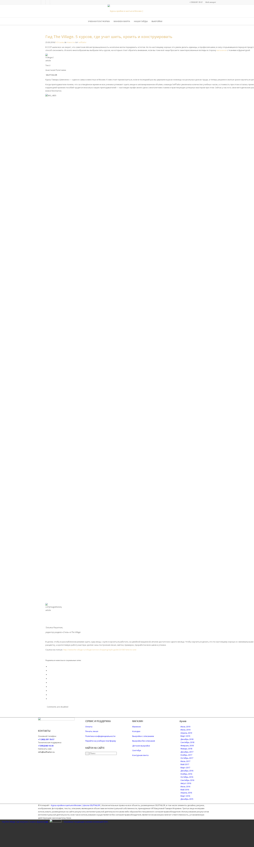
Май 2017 (185, 764)
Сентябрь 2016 (187, 780)
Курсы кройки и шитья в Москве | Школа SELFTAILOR (75, 805)
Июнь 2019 (185, 729)
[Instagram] (48, 2)
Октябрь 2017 (187, 758)
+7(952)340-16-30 (45, 745)
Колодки (136, 731)
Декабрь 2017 (187, 752)
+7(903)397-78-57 (196, 2)
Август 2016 (186, 783)
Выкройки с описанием (143, 736)
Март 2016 (185, 796)
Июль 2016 (185, 786)
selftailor (82, 42)
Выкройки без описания (143, 741)
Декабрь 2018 (187, 739)
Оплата (88, 726)
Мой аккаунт (210, 2)
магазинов (222, 50)
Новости (71, 42)
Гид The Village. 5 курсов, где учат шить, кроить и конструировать (108, 36)
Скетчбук (136, 750)
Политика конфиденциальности (100, 736)
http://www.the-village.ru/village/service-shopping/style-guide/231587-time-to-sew (99, 649)
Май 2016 (185, 789)
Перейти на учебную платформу (100, 741)
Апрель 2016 (186, 792)
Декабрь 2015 (187, 799)
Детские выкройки (141, 745)
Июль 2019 (185, 726)
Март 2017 (185, 767)
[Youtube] (52, 2)
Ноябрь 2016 (186, 774)
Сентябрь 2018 (187, 742)
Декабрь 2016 (187, 770)
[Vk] (43, 2)
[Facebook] (39, 2)
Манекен (136, 726)
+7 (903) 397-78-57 (46, 739)
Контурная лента (140, 755)
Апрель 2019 (186, 733)
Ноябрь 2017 (186, 755)
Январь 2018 (186, 748)
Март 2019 (185, 736)
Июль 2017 (185, 761)
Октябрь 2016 (187, 777)
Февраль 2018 (187, 745)
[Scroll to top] (0, 832)
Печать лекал (91, 731)
